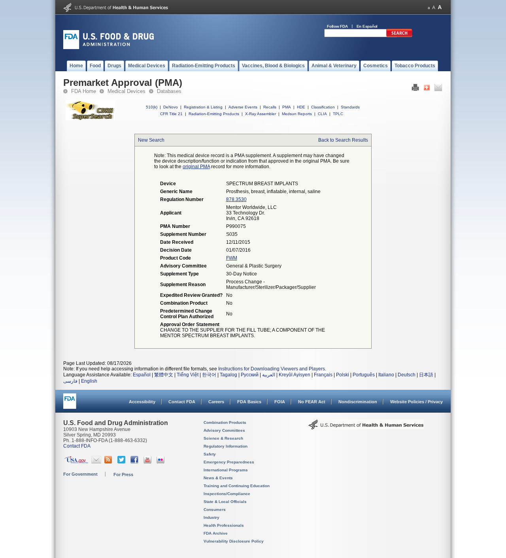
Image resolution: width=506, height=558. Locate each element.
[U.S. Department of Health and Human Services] (115, 10)
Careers (216, 401)
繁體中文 (163, 375)
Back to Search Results (343, 140)
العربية (268, 375)
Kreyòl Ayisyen (294, 375)
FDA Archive (216, 533)
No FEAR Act (311, 401)
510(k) (151, 107)
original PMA (196, 166)
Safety (210, 454)
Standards (350, 107)
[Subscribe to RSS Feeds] (109, 462)
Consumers (215, 509)
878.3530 (236, 199)
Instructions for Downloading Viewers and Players (271, 369)
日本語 (426, 375)
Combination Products (225, 422)
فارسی (70, 381)
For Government (80, 474)
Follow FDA (337, 26)
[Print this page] (415, 89)
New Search (151, 140)
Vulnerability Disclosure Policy (234, 541)
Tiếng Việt (187, 375)
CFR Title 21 (171, 114)
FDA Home (83, 91)
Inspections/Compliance (227, 494)
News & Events (218, 478)
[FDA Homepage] (69, 404)
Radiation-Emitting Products (214, 114)
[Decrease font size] (429, 7)
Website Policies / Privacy (416, 401)
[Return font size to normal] (433, 7)
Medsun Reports (297, 114)
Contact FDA (181, 401)
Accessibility (142, 401)
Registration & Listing (203, 107)
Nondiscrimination (357, 401)
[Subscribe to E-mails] (96, 462)
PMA (286, 107)
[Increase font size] (440, 7)
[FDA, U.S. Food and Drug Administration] (108, 47)
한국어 (209, 375)
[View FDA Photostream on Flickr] (161, 462)
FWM (231, 258)
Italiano (386, 375)
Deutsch (406, 375)
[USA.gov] (76, 462)
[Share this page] (426, 89)
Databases (169, 91)
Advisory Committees (224, 430)
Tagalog (228, 375)
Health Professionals (224, 525)
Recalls (269, 107)
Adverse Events (242, 107)
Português (364, 375)
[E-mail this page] (438, 89)
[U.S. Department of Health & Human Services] (366, 427)
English (89, 381)
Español (142, 375)
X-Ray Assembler (260, 114)
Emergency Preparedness (229, 462)
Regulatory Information (225, 446)
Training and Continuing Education (237, 486)
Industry (211, 517)
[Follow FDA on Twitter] (122, 462)
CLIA (322, 114)
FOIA (279, 401)
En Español (367, 26)
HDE (301, 107)
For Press (123, 474)
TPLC (338, 114)
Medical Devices (126, 91)
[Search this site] (399, 35)
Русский (250, 375)
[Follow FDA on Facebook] (135, 462)
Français (323, 375)
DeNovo (170, 107)
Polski (342, 375)
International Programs (226, 470)
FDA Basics (249, 401)
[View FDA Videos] (148, 462)
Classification (323, 107)
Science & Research (223, 438)
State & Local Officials (225, 501)
